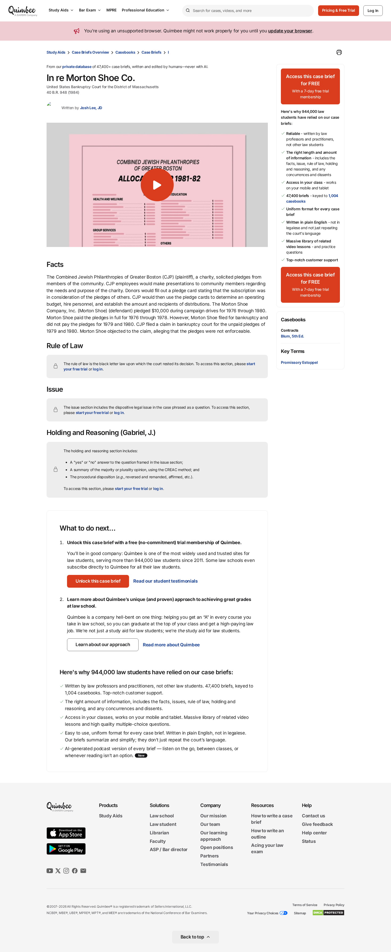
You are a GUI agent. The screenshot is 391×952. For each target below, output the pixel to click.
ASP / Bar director (169, 849)
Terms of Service (304, 905)
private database (76, 66)
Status (309, 841)
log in (98, 369)
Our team (210, 824)
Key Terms (293, 351)
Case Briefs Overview (90, 52)
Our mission (213, 816)
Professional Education (143, 10)
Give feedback (317, 824)
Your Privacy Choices (262, 913)
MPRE (111, 10)
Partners (209, 856)
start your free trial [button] (92, 412)
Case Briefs (151, 52)
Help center (314, 832)
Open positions (216, 847)
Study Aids (59, 10)
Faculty (158, 841)
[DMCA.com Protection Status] (328, 913)
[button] (157, 185)
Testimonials (214, 864)
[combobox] (248, 11)
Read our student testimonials (165, 581)
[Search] (187, 10)
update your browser (290, 30)
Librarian (159, 832)
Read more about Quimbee (171, 644)
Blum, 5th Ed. (292, 336)
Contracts (289, 330)
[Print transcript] (339, 52)
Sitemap (300, 913)
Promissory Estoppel (299, 362)
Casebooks (125, 52)
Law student (163, 824)
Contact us (313, 816)
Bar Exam (87, 10)
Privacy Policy (334, 905)
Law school (162, 816)
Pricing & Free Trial (338, 10)
